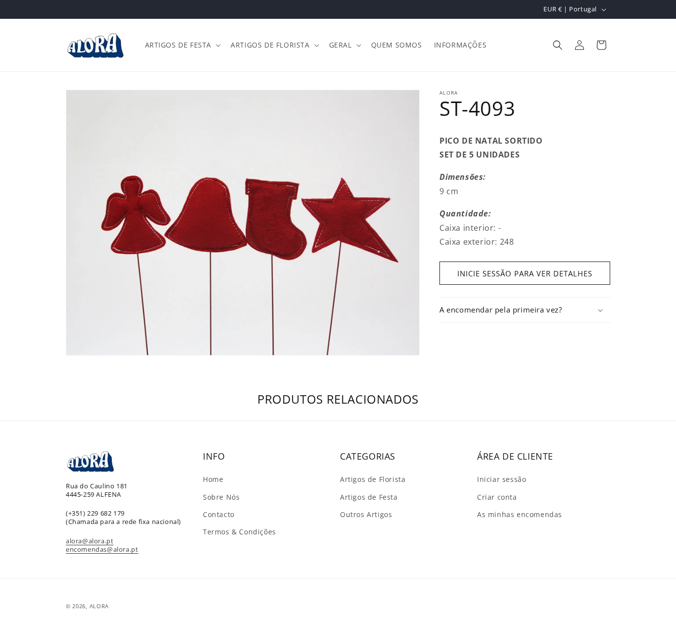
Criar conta (497, 497)
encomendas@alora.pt (102, 549)
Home (213, 479)
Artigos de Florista (372, 479)
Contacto (219, 514)
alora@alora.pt (89, 540)
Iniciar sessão (501, 479)
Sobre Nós (221, 497)
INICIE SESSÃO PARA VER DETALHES (524, 273)
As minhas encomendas (519, 514)
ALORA (99, 606)
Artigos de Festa (369, 497)
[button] (182, 45)
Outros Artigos (366, 514)
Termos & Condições (239, 531)
